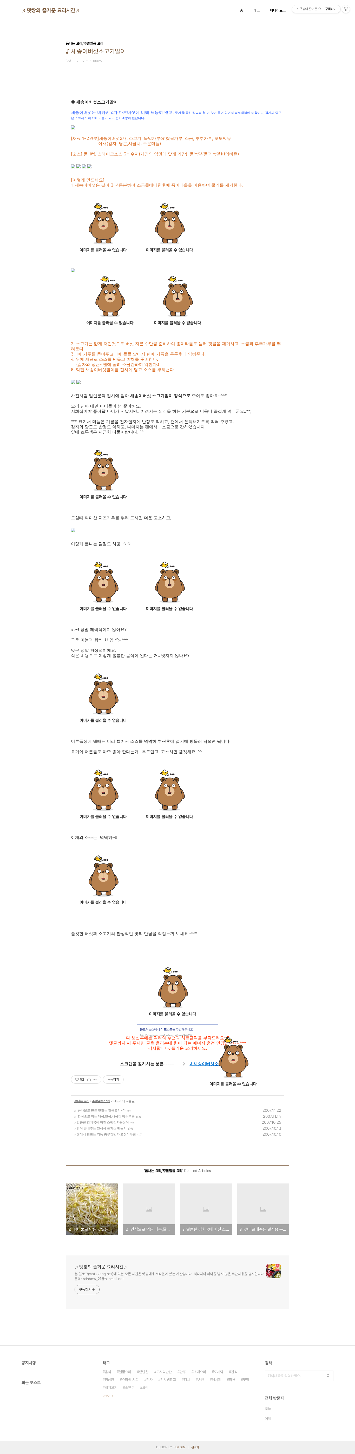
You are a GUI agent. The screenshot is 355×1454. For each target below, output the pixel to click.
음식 (108, 1372)
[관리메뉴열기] (346, 9)
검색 (328, 1376)
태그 (256, 10)
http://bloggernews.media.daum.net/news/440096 (166, 1035)
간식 (234, 1372)
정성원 (109, 1380)
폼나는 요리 (81, 1101)
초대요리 (200, 1372)
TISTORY (179, 1447)
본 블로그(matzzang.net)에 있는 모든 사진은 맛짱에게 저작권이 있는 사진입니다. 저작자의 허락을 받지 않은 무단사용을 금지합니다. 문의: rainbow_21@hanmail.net (170, 1276)
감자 (149, 1380)
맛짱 (246, 1380)
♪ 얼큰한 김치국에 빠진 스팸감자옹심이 (101, 1122)
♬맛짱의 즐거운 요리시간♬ (51, 10)
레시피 (216, 1380)
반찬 (201, 1380)
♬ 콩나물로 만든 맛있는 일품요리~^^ (100, 1110)
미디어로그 (278, 10)
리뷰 (232, 1380)
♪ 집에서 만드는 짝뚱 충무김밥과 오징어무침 (105, 1134)
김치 (187, 1380)
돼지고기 (111, 1387)
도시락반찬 (164, 1372)
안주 (183, 1372)
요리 (145, 1387)
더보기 (106, 1396)
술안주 (129, 1387)
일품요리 (125, 1372)
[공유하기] (89, 1079)
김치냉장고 (168, 1380)
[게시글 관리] (95, 1079)
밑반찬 (143, 1372)
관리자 (195, 1447)
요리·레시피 (130, 1380)
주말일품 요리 (101, 1101)
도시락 (218, 1372)
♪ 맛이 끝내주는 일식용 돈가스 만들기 (100, 1128)
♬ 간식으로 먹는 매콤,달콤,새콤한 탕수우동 (104, 1116)
